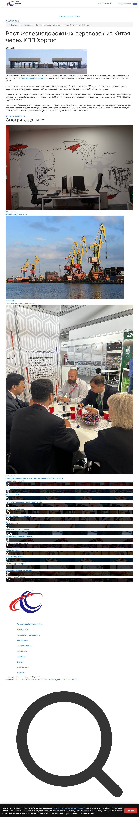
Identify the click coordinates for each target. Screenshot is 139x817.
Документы (22, 651)
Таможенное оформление (29, 634)
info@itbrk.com (124, 3)
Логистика (21, 656)
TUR (12, 21)
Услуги (20, 661)
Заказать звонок (66, 16)
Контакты (21, 672)
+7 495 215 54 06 (104, 3)
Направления (23, 667)
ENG (8, 21)
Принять (131, 810)
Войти (77, 16)
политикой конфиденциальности (69, 808)
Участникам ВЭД (24, 645)
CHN (17, 21)
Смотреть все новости (15, 115)
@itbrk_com (56, 679)
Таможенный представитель (29, 624)
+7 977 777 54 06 (42, 679)
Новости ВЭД (23, 629)
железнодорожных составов (33, 78)
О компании (22, 640)
